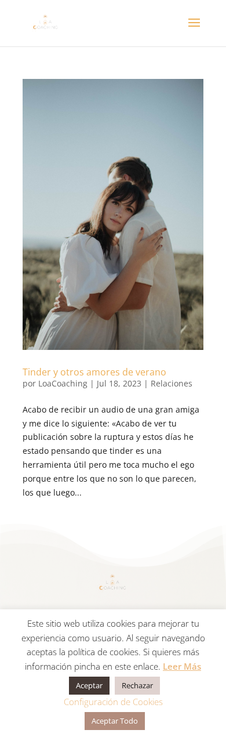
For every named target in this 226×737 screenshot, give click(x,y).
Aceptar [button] (89, 685)
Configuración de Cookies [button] (113, 701)
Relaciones (171, 383)
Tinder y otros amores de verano (94, 372)
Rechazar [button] (137, 685)
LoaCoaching (63, 383)
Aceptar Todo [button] (115, 721)
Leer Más (182, 666)
